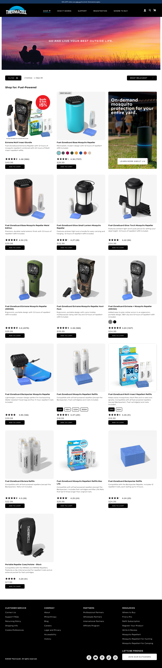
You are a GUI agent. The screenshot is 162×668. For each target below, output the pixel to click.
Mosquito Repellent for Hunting (137, 639)
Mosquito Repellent (131, 634)
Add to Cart (15, 166)
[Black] (114, 321)
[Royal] (80, 153)
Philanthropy (50, 617)
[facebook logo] (89, 657)
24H (60, 409)
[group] (81, 2)
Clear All (39, 78)
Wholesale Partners (92, 617)
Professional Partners (93, 612)
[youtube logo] (95, 657)
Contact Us (10, 612)
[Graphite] (63, 153)
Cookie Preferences (14, 630)
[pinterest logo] (102, 657)
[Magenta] (67, 153)
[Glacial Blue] (58, 153)
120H (75, 409)
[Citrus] (76, 153)
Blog (46, 621)
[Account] (145, 10)
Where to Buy (128, 612)
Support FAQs (12, 617)
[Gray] (110, 321)
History (47, 639)
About (47, 612)
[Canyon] (85, 153)
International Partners (93, 621)
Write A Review (129, 630)
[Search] (150, 10)
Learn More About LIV (132, 161)
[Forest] (72, 153)
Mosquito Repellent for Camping (137, 643)
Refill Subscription (131, 621)
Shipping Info (11, 626)
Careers (47, 626)
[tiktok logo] (108, 657)
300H (84, 409)
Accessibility (50, 634)
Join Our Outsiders (139, 657)
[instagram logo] (115, 657)
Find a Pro (127, 617)
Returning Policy (13, 621)
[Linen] (89, 153)
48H (67, 409)
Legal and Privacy (52, 630)
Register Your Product (132, 626)
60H (119, 409)
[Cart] (154, 10)
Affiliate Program (91, 626)
